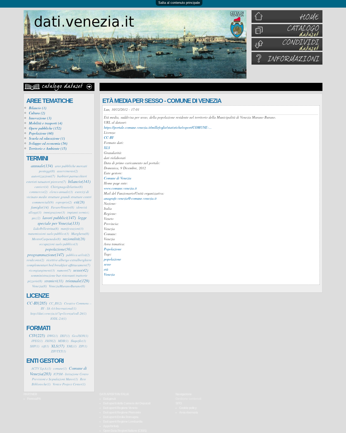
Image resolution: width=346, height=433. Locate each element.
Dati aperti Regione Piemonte (122, 412)
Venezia (109, 274)
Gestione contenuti (188, 399)
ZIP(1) (83, 346)
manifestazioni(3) (72, 229)
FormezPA (34, 399)
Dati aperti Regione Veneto (120, 408)
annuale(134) (42, 165)
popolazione (112, 259)
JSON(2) (50, 341)
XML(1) (71, 346)
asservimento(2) (67, 171)
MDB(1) (63, 341)
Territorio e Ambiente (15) (48, 148)
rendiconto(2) (35, 260)
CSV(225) (37, 335)
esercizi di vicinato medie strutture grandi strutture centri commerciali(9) (59, 197)
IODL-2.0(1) (58, 318)
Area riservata (188, 412)
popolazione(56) (58, 249)
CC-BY (109, 137)
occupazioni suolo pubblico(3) (58, 244)
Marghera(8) (80, 233)
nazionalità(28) (74, 238)
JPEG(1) (37, 341)
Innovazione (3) (40, 118)
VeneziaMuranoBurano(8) (67, 286)
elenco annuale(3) (61, 192)
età (106, 269)
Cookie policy (188, 408)
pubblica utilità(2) (78, 255)
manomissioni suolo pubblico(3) (48, 234)
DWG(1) (52, 336)
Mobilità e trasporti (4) (45, 123)
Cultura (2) (37, 112)
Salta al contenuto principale (179, 3)
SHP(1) (34, 346)
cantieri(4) (41, 187)
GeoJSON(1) (80, 336)
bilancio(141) (79, 181)
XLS (107, 147)
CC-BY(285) (37, 303)
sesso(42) (80, 270)
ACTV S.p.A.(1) (41, 368)
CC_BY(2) (55, 303)
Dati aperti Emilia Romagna (120, 417)
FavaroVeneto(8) (62, 207)
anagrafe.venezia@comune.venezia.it (130, 198)
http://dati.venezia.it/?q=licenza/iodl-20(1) (58, 313)
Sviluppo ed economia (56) (48, 143)
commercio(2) (38, 192)
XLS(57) (57, 345)
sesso (107, 264)
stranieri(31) (53, 280)
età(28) (79, 201)
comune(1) (60, 368)
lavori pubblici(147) (59, 217)
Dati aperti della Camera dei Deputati (126, 403)
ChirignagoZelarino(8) (67, 186)
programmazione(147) (45, 254)
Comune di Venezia (117, 178)
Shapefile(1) (78, 341)
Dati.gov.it (109, 399)
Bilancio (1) (37, 107)
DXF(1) (65, 336)
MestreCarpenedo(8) (46, 239)
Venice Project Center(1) (69, 384)
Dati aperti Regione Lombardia (123, 421)
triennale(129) (77, 280)
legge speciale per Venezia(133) (62, 220)
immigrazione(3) (54, 212)
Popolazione (112, 249)
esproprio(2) (64, 202)
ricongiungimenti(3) (42, 270)
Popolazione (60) (41, 133)
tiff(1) (45, 346)
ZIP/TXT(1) (58, 351)
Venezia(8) (39, 286)
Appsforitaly (111, 426)
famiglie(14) (40, 207)
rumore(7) (64, 270)
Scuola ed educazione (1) (47, 138)
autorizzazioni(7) (43, 176)
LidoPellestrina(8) (46, 228)
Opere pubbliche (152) (45, 128)
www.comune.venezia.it (120, 188)
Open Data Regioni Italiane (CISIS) (125, 430)
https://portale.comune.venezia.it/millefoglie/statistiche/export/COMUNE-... (158, 127)
